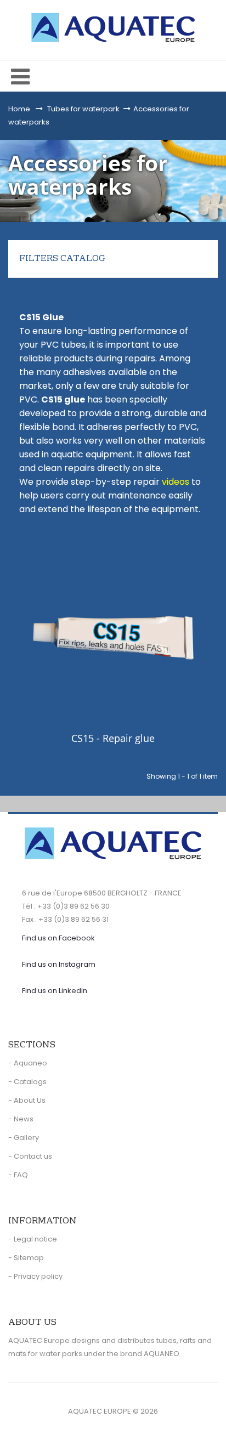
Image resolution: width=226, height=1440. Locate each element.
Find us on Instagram (58, 964)
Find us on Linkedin (54, 990)
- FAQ (18, 1175)
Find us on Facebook (58, 938)
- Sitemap (26, 1257)
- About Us (27, 1100)
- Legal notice (32, 1239)
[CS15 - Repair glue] (113, 638)
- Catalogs (27, 1081)
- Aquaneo (27, 1063)
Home (19, 109)
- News (20, 1119)
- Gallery (23, 1137)
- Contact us (30, 1156)
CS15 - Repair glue (113, 739)
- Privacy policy (35, 1276)
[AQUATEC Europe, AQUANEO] (113, 27)
